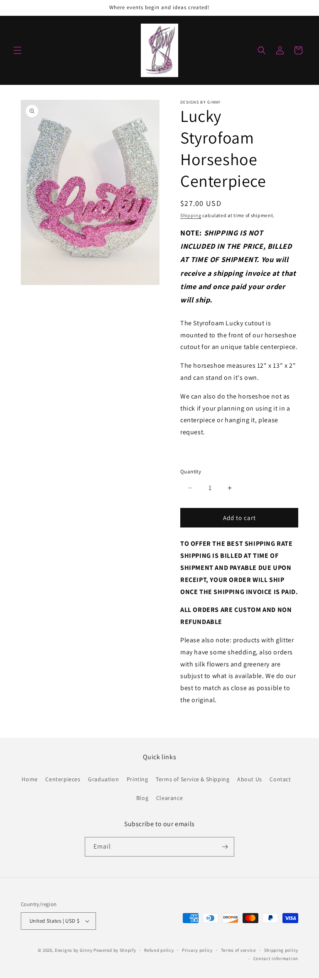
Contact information (275, 958)
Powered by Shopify (114, 950)
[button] (17, 50)
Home (29, 779)
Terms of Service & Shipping (192, 779)
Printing (137, 779)
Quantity (190, 471)
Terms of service (238, 950)
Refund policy (159, 950)
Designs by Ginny (73, 950)
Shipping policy (281, 950)
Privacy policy (197, 950)
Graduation (103, 779)
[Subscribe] (225, 847)
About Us (249, 779)
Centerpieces (62, 779)
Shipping (190, 215)
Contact (280, 779)
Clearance (169, 798)
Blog (142, 798)
